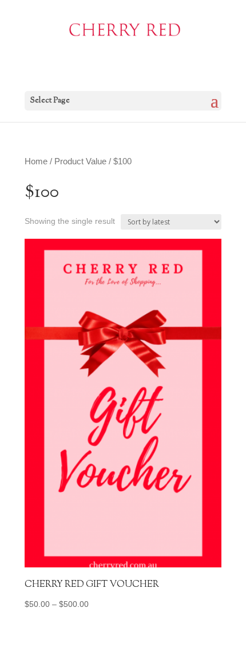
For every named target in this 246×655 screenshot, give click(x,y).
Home (36, 161)
